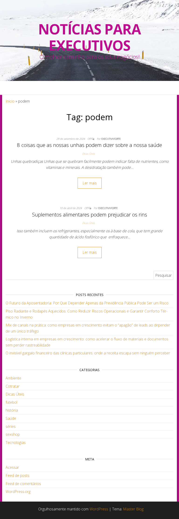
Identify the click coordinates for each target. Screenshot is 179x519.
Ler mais (90, 183)
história (12, 410)
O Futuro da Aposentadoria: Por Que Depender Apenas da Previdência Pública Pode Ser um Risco (87, 303)
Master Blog (133, 509)
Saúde (11, 418)
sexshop (13, 434)
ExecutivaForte (111, 138)
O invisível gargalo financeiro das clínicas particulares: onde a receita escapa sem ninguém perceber (88, 353)
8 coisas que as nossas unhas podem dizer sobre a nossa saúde (89, 144)
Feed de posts (17, 475)
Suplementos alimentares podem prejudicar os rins (89, 214)
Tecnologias (16, 442)
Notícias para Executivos (89, 37)
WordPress (99, 509)
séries (11, 426)
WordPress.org (18, 491)
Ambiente (13, 378)
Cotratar (13, 386)
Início (10, 101)
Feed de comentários (23, 483)
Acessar (12, 467)
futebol (11, 402)
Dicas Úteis (88, 153)
